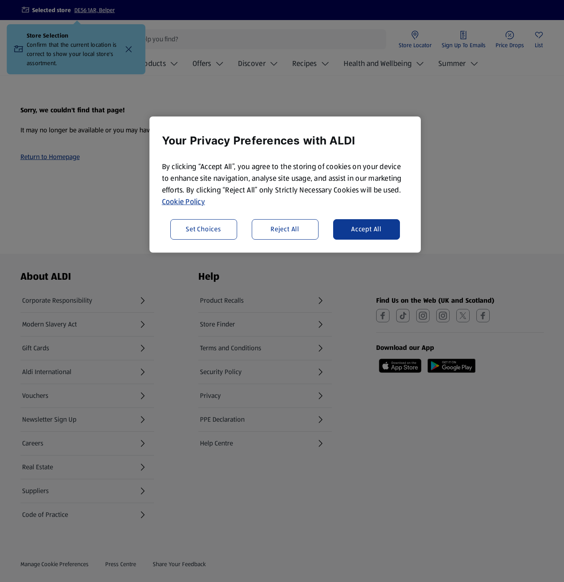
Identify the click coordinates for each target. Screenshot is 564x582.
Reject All (285, 229)
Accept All (366, 229)
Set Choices (203, 229)
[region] (285, 184)
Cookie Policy (183, 201)
